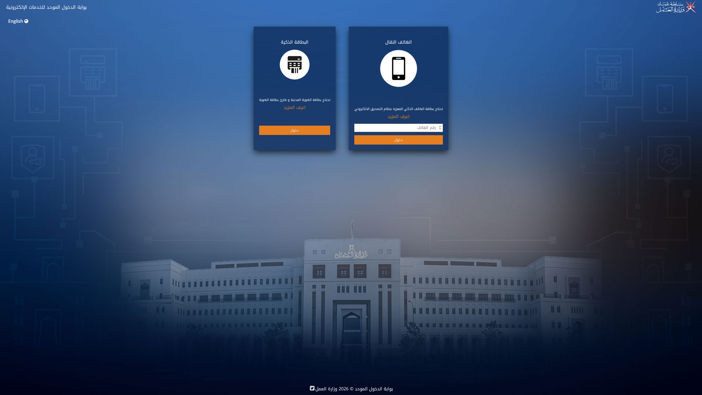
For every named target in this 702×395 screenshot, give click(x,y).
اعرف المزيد (398, 116)
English (15, 21)
